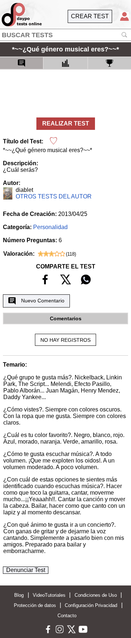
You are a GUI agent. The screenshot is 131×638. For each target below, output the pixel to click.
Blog (19, 595)
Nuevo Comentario (42, 300)
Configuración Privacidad (91, 605)
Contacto (66, 615)
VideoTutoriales (49, 595)
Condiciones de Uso (96, 595)
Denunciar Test (25, 570)
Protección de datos (35, 605)
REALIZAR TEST (65, 123)
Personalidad (50, 227)
